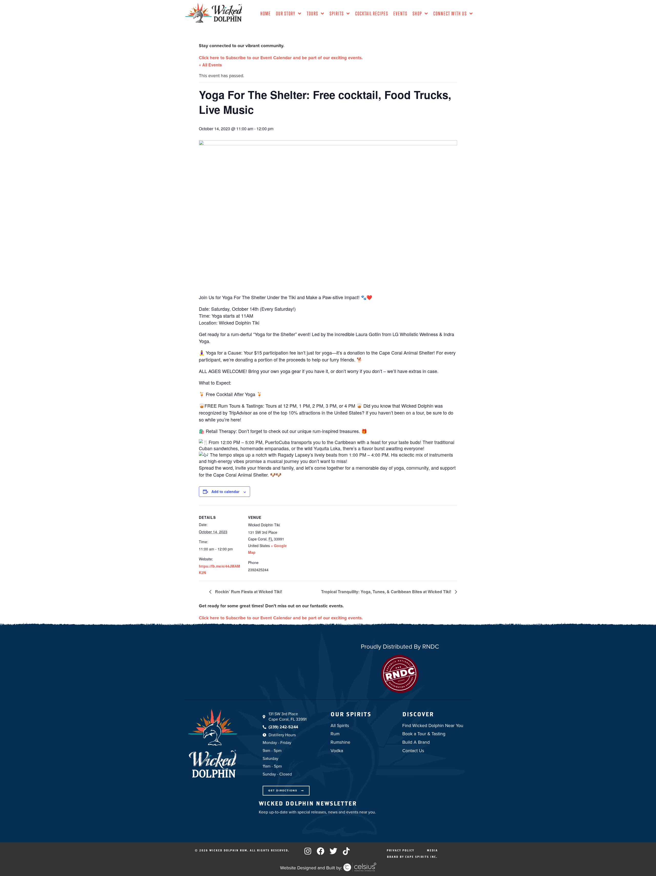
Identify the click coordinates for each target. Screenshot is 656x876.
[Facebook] (320, 851)
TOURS (312, 13)
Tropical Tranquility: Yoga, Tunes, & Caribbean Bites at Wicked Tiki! (386, 592)
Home (265, 13)
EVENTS (400, 13)
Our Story (285, 13)
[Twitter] (333, 851)
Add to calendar (225, 491)
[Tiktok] (346, 851)
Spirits (337, 13)
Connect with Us (450, 13)
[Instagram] (308, 851)
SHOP (417, 13)
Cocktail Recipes (371, 13)
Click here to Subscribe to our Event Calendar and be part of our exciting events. (281, 57)
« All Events (210, 65)
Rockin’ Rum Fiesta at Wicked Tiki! (248, 592)
